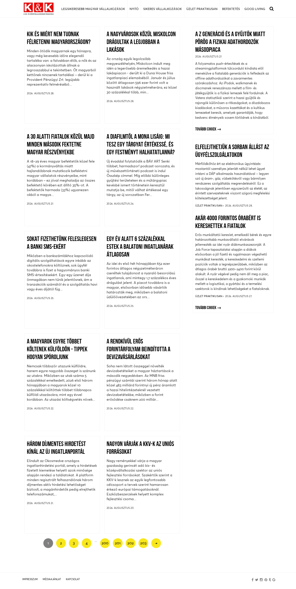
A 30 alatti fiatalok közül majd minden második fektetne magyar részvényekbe (60, 145)
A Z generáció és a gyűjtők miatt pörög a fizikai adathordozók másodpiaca (230, 42)
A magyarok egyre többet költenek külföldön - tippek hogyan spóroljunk (57, 349)
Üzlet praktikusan (209, 205)
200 (105, 543)
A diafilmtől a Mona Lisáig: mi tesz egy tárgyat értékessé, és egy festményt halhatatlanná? (141, 145)
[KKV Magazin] (38, 9)
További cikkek (205, 129)
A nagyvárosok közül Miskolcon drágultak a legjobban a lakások (141, 42)
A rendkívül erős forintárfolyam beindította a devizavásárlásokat (138, 349)
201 (118, 543)
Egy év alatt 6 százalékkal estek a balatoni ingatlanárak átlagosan (140, 247)
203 (143, 543)
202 (130, 543)
